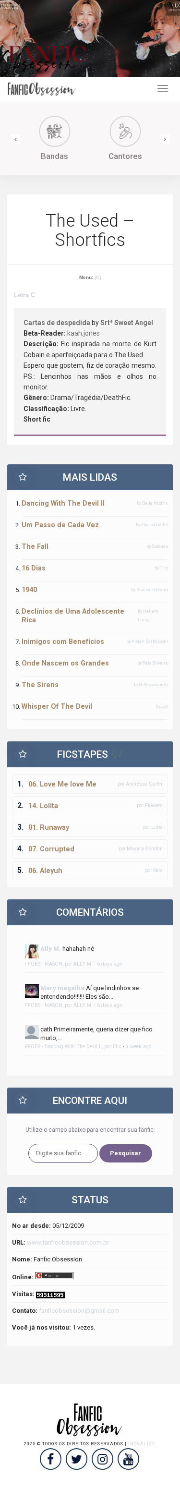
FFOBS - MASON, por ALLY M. (59, 964)
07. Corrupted (51, 849)
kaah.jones (83, 333)
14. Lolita (43, 806)
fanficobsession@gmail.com (79, 1310)
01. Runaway (48, 827)
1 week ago (138, 1046)
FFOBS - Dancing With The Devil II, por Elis (73, 1046)
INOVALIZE (141, 1443)
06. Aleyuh (45, 870)
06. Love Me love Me (62, 784)
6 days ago (109, 964)
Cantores (116, 156)
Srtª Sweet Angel (126, 323)
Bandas (46, 156)
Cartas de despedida (57, 323)
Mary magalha (62, 988)
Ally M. (50, 948)
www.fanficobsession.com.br (68, 1242)
